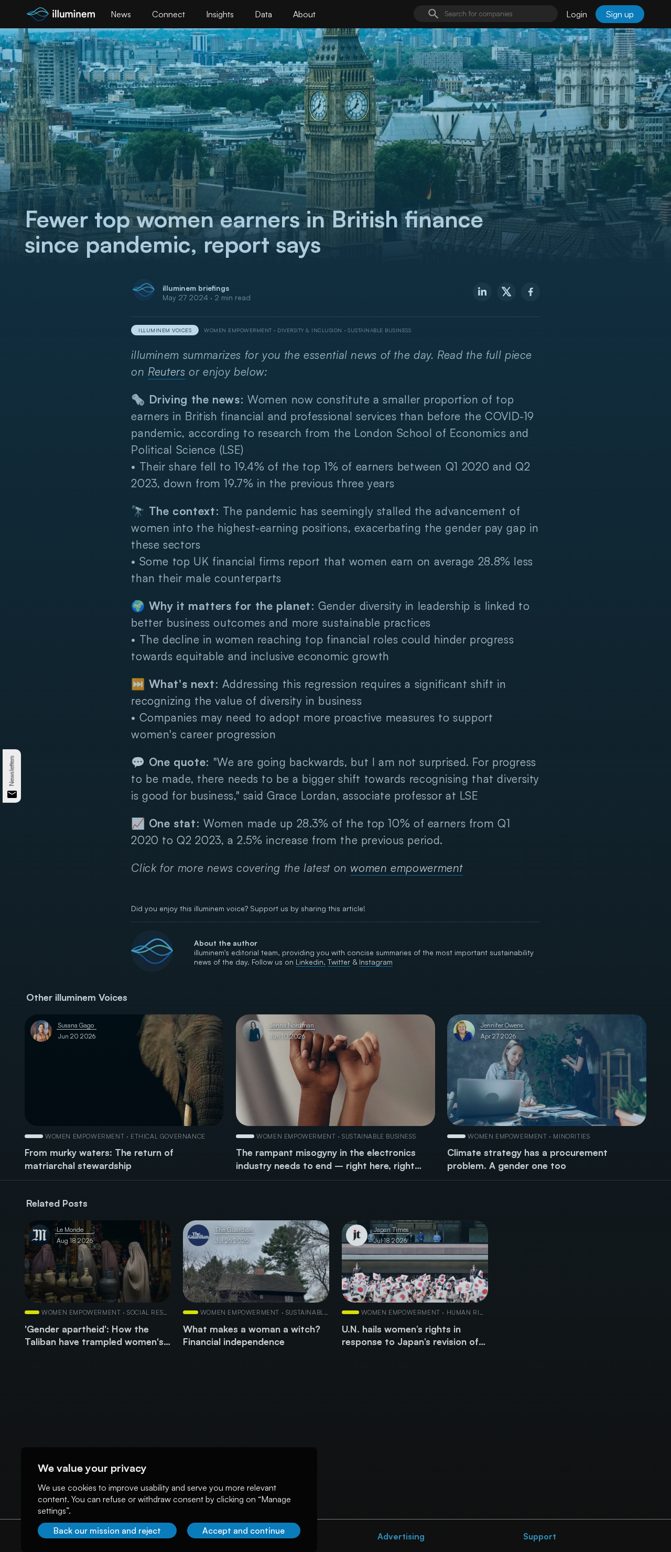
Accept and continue (243, 1530)
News (121, 14)
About (304, 14)
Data (263, 14)
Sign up (620, 14)
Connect (168, 14)
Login (576, 14)
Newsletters (12, 771)
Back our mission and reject (107, 1530)
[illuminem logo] (61, 15)
